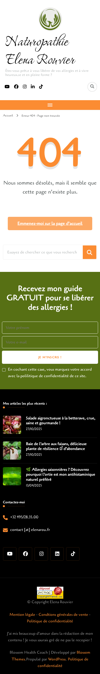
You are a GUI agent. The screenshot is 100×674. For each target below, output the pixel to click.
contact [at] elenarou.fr (30, 529)
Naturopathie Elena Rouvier (39, 49)
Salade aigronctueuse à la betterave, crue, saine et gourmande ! (60, 421)
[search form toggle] (92, 87)
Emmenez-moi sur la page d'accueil (50, 223)
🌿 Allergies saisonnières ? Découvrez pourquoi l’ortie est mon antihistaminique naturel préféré (60, 474)
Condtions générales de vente (63, 614)
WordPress (57, 659)
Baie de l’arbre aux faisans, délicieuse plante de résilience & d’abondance (56, 446)
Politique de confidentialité (50, 621)
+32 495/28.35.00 (24, 517)
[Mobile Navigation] (50, 105)
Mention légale (22, 614)
